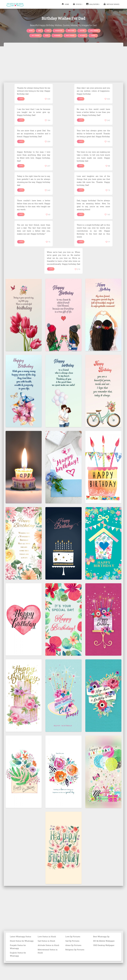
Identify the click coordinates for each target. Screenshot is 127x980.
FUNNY (93, 35)
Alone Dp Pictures (73, 945)
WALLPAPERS (94, 4)
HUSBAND (57, 35)
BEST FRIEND (70, 35)
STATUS (78, 4)
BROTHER (71, 30)
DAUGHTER (58, 30)
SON (48, 30)
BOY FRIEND (35, 35)
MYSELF (82, 35)
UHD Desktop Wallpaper (103, 945)
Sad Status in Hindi (46, 941)
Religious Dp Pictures (74, 949)
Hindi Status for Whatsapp (21, 941)
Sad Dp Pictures (72, 941)
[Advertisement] (63, 62)
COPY (21, 99)
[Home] (15, 4)
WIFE (46, 35)
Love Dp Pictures (72, 936)
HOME (66, 4)
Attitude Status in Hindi (48, 945)
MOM (30, 30)
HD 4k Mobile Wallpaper (104, 941)
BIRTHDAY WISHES (112, 4)
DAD (39, 30)
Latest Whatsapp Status (20, 936)
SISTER (82, 30)
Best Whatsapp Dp (101, 936)
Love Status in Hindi (47, 936)
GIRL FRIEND (94, 30)
